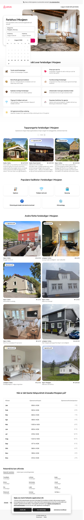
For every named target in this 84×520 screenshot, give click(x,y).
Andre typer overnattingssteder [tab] (25, 472)
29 (24, 60)
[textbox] (13, 35)
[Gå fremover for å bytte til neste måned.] (27, 40)
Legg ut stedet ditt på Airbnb (70, 7)
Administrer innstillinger (60, 510)
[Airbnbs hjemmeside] (7, 6)
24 (8, 60)
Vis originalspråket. (54, 2)
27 (18, 60)
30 (28, 60)
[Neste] (44, 135)
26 (15, 60)
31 (8, 63)
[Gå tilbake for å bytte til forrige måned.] (8, 40)
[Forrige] (38, 135)
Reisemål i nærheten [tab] (8, 472)
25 (12, 60)
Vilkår (45, 517)
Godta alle (23, 510)
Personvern (39, 517)
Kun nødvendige (41, 510)
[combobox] (20, 30)
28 (21, 60)
